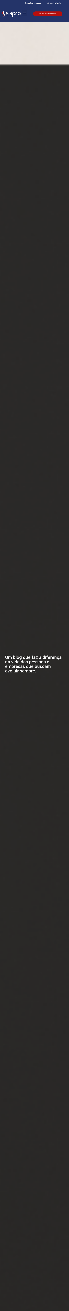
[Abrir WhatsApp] (61, 1303)
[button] (24, 13)
